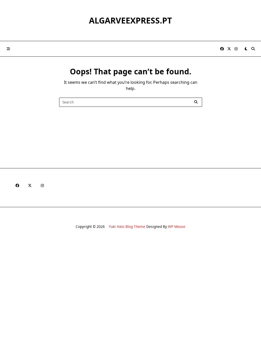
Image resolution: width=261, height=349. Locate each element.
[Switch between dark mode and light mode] (246, 48)
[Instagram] (236, 49)
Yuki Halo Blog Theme (127, 226)
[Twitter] (229, 49)
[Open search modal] (253, 48)
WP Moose (176, 226)
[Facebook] (222, 49)
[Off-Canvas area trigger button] (8, 48)
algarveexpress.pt (130, 20)
